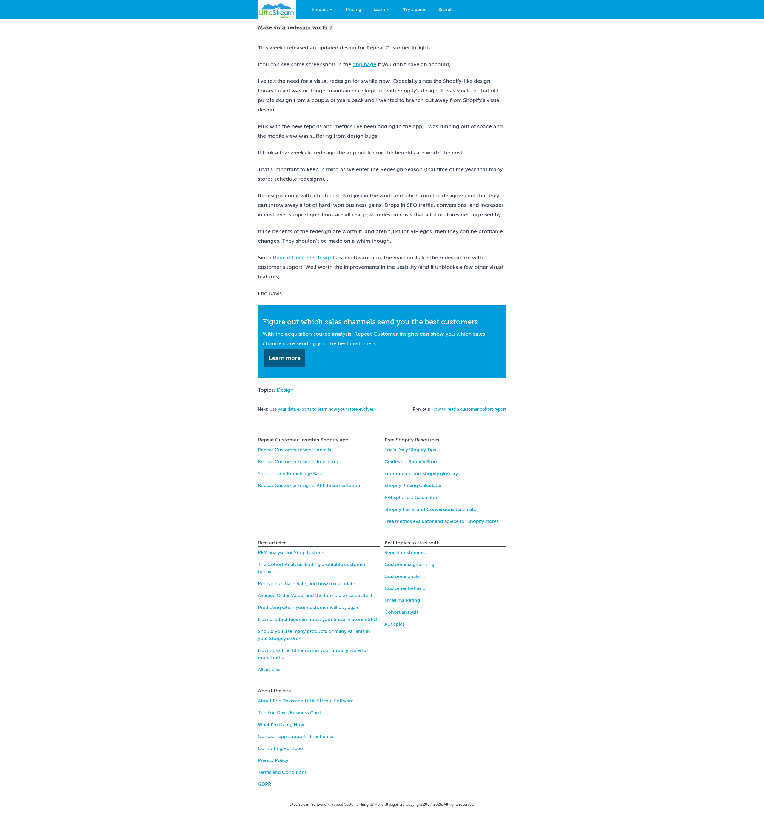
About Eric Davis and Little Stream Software (306, 700)
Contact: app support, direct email (296, 736)
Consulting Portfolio (280, 748)
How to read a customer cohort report (469, 409)
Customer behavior (405, 588)
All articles (269, 669)
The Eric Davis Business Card (289, 712)
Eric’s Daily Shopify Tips (410, 449)
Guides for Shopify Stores (412, 461)
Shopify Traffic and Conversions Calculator (431, 509)
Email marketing (402, 600)
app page (364, 64)
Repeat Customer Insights (305, 258)
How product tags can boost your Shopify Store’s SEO (317, 619)
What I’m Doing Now (281, 724)
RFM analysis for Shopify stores (291, 552)
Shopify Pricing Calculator (413, 485)
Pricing (353, 9)
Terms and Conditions (282, 772)
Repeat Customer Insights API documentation (309, 485)
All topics (394, 624)
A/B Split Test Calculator (411, 497)
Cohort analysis (401, 612)
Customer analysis (404, 576)
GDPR (264, 784)
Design (285, 390)
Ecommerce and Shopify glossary (421, 473)
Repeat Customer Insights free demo (299, 461)
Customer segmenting (409, 564)
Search (446, 9)
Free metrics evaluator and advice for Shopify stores (441, 521)
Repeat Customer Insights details (294, 449)
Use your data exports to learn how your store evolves (321, 409)
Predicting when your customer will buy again (309, 607)
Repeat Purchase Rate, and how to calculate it (308, 583)
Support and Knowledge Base (290, 473)
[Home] (277, 9)
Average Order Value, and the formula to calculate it (315, 595)
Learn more (285, 358)
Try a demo (415, 9)
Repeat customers (404, 552)
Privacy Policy (273, 760)
